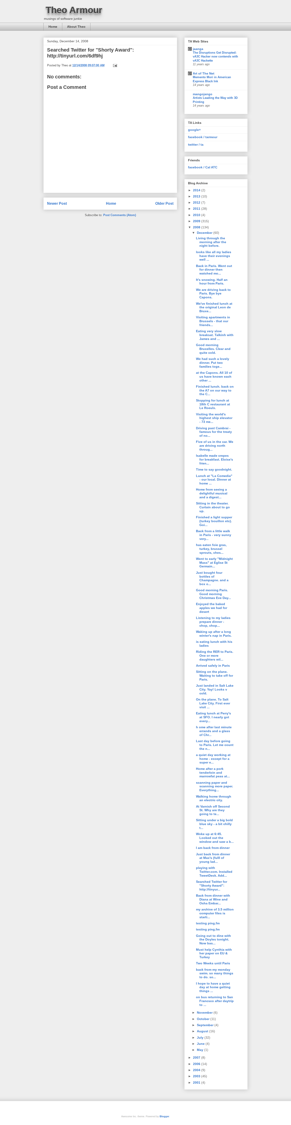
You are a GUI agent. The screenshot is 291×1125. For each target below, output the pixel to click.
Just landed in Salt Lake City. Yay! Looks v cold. (214, 689)
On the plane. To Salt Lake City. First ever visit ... (213, 703)
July (200, 1037)
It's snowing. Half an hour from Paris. (212, 281)
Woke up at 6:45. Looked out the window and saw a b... (215, 837)
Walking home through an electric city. (213, 798)
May (200, 1050)
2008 (197, 227)
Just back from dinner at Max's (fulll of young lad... (213, 858)
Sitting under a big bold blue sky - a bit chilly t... (214, 824)
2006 (197, 1064)
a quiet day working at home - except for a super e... (213, 758)
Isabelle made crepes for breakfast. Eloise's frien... (214, 459)
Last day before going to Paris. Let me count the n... (214, 745)
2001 (197, 1082)
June (201, 1043)
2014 (197, 190)
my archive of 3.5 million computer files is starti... (215, 913)
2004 (197, 1070)
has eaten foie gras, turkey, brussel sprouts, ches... (211, 548)
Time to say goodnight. (214, 469)
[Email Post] (114, 65)
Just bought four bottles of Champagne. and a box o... (212, 578)
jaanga (198, 49)
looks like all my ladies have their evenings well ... (213, 256)
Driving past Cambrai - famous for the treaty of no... (214, 432)
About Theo (76, 26)
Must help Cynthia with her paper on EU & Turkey (214, 953)
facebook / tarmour (202, 137)
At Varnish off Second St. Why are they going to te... (213, 810)
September (205, 1025)
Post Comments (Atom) (119, 215)
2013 (197, 196)
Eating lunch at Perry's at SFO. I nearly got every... (213, 717)
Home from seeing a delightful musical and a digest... (211, 493)
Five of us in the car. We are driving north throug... (214, 445)
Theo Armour (74, 10)
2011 (197, 208)
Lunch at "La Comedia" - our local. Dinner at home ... (214, 479)
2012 (197, 202)
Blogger (164, 1116)
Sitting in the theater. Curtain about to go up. (213, 507)
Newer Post (57, 203)
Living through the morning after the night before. (211, 242)
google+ (194, 130)
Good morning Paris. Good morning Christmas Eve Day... (213, 594)
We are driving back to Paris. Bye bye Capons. (213, 293)
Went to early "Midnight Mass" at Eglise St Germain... (214, 562)
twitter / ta (195, 144)
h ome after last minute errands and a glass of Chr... (214, 731)
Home (52, 26)
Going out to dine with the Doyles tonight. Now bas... (213, 939)
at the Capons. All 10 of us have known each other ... (214, 376)
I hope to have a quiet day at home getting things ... (213, 987)
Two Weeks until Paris (213, 963)
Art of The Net (203, 73)
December (205, 232)
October (203, 1019)
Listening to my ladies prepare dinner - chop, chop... (213, 621)
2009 (197, 221)
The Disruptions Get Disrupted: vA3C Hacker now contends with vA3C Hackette (215, 56)
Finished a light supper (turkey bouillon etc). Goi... (214, 521)
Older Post (164, 203)
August (203, 1031)
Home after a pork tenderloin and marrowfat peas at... (213, 772)
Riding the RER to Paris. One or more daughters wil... (214, 655)
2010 (197, 215)
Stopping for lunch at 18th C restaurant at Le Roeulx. (213, 404)
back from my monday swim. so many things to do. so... (214, 973)
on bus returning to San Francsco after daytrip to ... (215, 1001)
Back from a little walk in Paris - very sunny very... (213, 535)
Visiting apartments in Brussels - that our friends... (213, 321)
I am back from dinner (213, 848)
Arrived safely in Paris (213, 665)
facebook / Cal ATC (202, 167)
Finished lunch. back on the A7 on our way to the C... (215, 390)
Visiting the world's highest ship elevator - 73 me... (214, 418)
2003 (197, 1076)
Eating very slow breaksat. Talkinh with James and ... (214, 335)
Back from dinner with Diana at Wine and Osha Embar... (213, 899)
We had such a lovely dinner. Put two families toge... (212, 362)
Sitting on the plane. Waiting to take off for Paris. (214, 675)
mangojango (202, 94)
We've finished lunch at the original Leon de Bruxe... (214, 307)
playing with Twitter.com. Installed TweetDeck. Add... (214, 871)
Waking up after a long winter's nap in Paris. (214, 633)
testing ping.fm (208, 923)
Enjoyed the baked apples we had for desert (211, 608)
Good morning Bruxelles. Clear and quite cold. (213, 348)
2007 (197, 1057)
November (205, 1012)
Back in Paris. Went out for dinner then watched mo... (214, 269)
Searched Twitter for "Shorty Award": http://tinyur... (211, 885)
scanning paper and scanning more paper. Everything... (214, 786)
